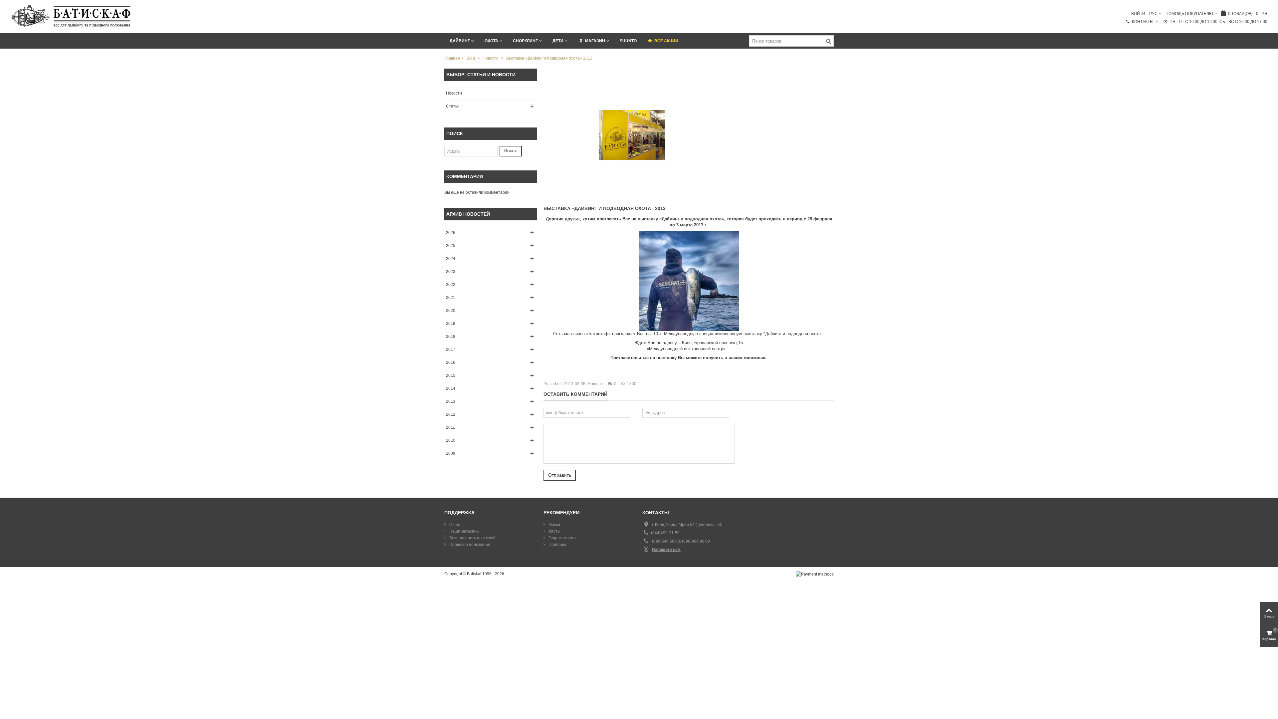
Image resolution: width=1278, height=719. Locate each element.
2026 (450, 232)
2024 (450, 258)
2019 (450, 323)
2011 (450, 427)
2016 (450, 362)
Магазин (595, 41)
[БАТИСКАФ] (71, 16)
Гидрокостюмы (561, 538)
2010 (450, 440)
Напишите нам (666, 549)
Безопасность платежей (472, 538)
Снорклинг (525, 41)
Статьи (453, 106)
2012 (450, 414)
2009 (450, 453)
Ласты (553, 531)
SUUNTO (628, 41)
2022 (450, 284)
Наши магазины (464, 531)
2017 (450, 349)
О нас (454, 524)
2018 (450, 336)
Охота (491, 41)
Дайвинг (460, 41)
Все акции (666, 41)
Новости (454, 93)
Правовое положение (469, 544)
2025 (450, 245)
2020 (450, 310)
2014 (450, 388)
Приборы (556, 544)
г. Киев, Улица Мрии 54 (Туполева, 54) (687, 524)
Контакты (1143, 21)
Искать (510, 150)
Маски (553, 524)
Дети (557, 41)
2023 (450, 271)
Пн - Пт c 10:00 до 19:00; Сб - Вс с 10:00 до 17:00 (1218, 21)
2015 (450, 375)
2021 (450, 297)
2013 (450, 401)
